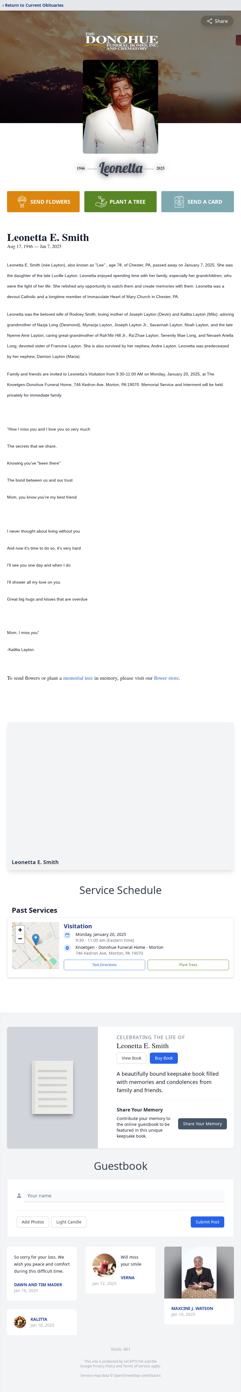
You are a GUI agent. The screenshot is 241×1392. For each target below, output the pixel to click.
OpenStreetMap (127, 1375)
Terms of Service (136, 1366)
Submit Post (207, 1222)
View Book (131, 1058)
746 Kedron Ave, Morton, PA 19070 (109, 953)
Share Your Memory (202, 1123)
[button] (35, 940)
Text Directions (104, 964)
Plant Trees (188, 964)
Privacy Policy (104, 1366)
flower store (166, 677)
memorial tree (78, 677)
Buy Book (164, 1058)
